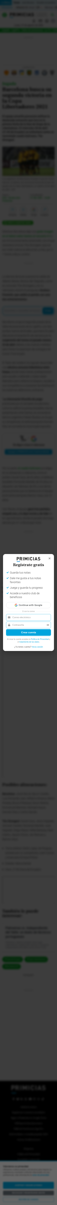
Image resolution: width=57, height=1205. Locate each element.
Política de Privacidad (40, 639)
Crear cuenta (28, 632)
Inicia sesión (37, 647)
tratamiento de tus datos (29, 642)
